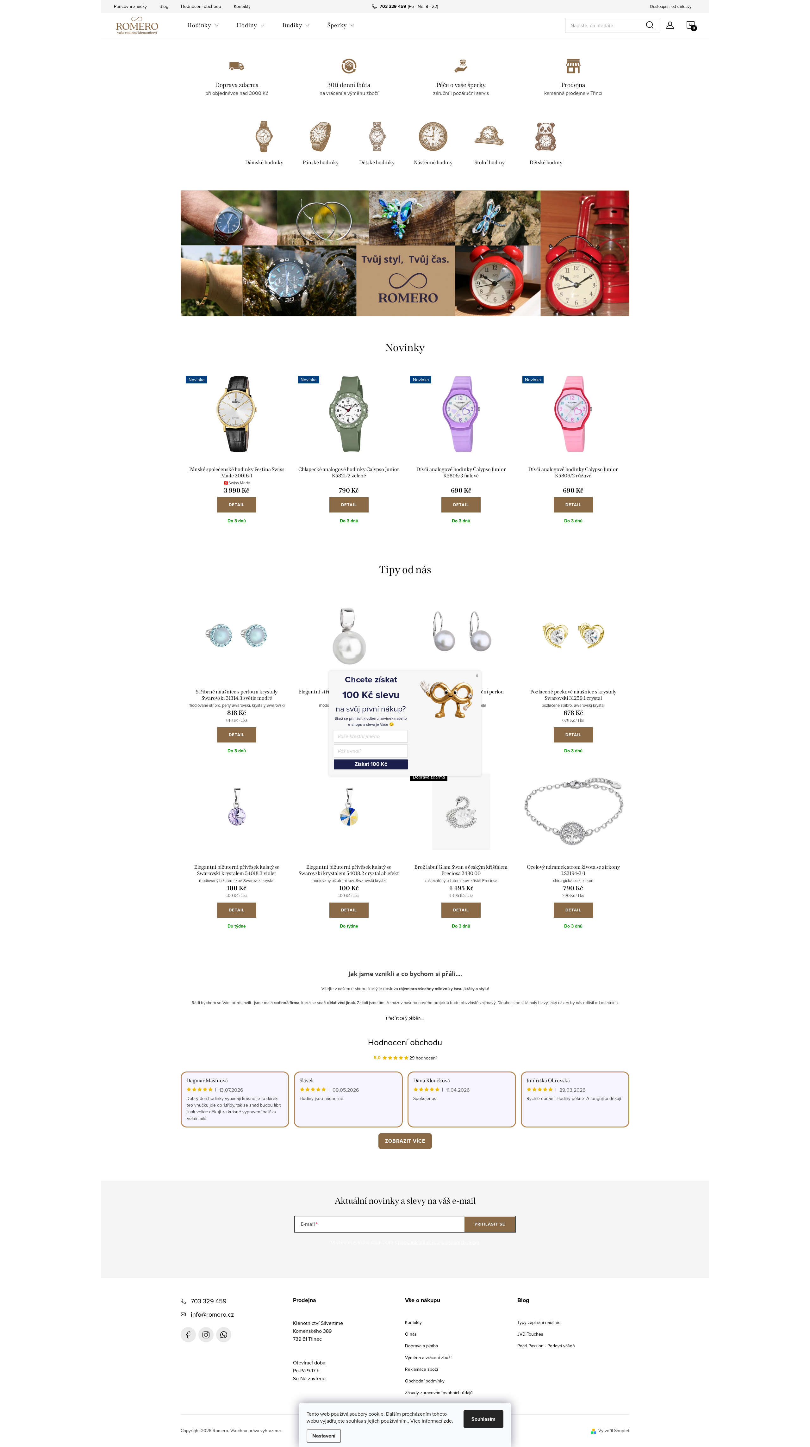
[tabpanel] (264, 144)
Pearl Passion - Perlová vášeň (546, 1346)
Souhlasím (483, 1419)
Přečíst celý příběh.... (405, 1018)
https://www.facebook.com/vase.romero (188, 1334)
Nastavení (323, 1435)
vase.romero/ (206, 1334)
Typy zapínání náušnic (538, 1322)
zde (448, 1420)
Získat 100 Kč (371, 764)
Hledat (651, 25)
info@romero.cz (212, 1314)
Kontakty (242, 6)
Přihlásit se (490, 1224)
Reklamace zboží (421, 1369)
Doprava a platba (421, 1346)
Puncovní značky (130, 6)
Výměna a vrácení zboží (428, 1357)
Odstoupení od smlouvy (670, 6)
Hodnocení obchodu (201, 6)
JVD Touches (530, 1334)
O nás (411, 1334)
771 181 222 (223, 1334)
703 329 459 (209, 1301)
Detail (237, 505)
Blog (163, 6)
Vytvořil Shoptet (613, 1430)
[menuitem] (203, 25)
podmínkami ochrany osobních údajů (438, 1242)
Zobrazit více (405, 1141)
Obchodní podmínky (425, 1381)
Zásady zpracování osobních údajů (439, 1392)
